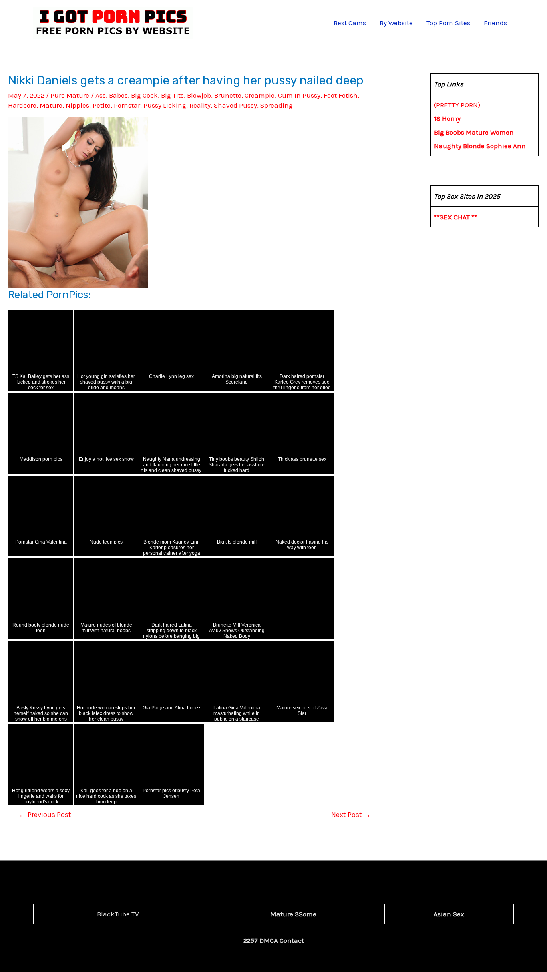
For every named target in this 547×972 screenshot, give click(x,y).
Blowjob (199, 95)
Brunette (227, 95)
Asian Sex (449, 914)
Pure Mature (69, 95)
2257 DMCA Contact (273, 940)
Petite (102, 105)
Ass (100, 95)
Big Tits (172, 95)
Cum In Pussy (299, 95)
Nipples (77, 105)
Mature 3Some (293, 914)
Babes (118, 95)
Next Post (351, 814)
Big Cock (144, 95)
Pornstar (127, 105)
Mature (51, 105)
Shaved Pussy (235, 105)
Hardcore (22, 105)
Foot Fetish (341, 95)
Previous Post (45, 814)
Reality (200, 105)
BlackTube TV (118, 914)
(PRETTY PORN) (457, 105)
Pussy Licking (164, 105)
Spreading (276, 105)
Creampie (260, 95)
